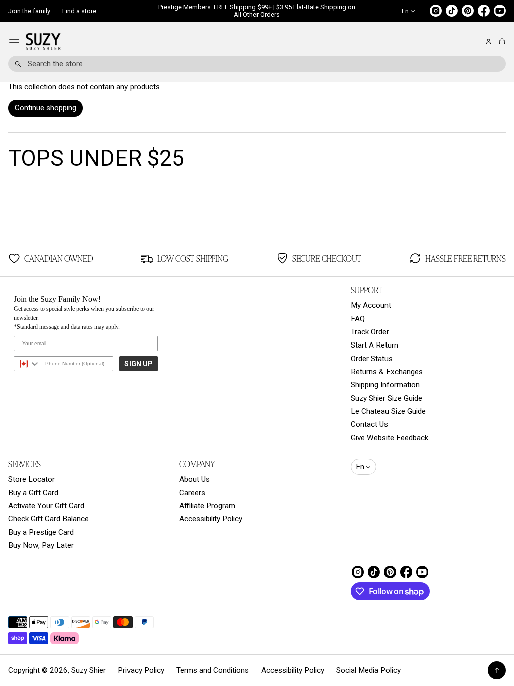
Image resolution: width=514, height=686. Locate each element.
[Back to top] (497, 670)
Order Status (372, 358)
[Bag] (500, 41)
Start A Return (374, 345)
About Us (194, 479)
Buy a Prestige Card (41, 532)
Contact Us (369, 424)
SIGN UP (138, 364)
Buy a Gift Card (33, 492)
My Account (371, 305)
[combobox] (257, 64)
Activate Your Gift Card (46, 505)
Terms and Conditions (212, 670)
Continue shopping (45, 107)
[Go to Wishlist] (474, 41)
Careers (192, 492)
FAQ (358, 318)
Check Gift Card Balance (48, 518)
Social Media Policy (368, 670)
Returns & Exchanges (387, 371)
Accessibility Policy (210, 518)
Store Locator (31, 479)
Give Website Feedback (389, 437)
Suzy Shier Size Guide (386, 398)
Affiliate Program (207, 505)
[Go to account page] (488, 41)
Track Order (370, 331)
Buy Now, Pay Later (41, 545)
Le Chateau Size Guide (388, 411)
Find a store (79, 11)
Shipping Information (385, 384)
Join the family (29, 11)
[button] (500, 41)
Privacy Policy (141, 670)
